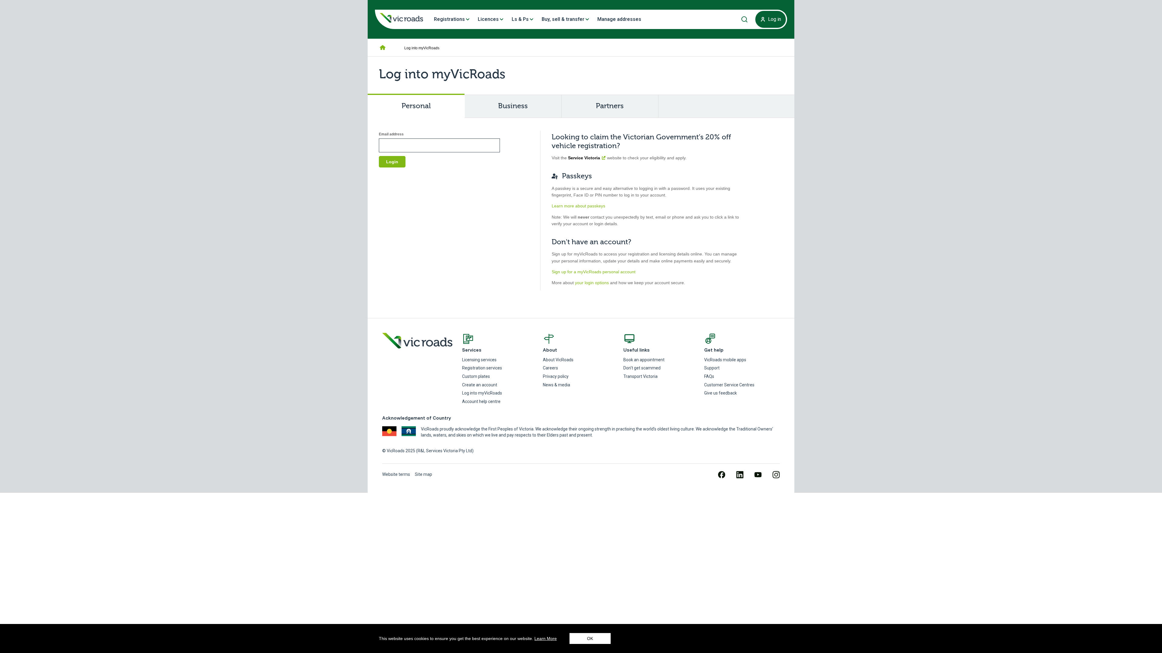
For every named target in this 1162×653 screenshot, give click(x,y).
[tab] (416, 106)
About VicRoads (558, 359)
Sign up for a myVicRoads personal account (593, 271)
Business (513, 106)
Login (392, 161)
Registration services (482, 367)
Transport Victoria (640, 376)
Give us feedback (720, 393)
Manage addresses (619, 19)
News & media (556, 384)
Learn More (545, 638)
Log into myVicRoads (482, 393)
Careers (550, 367)
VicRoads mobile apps (725, 359)
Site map (423, 474)
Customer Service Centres (729, 384)
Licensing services (479, 359)
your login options (592, 282)
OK (590, 638)
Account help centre (481, 401)
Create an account (479, 384)
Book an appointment (644, 359)
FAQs (709, 376)
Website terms (396, 474)
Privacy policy (556, 376)
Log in (774, 19)
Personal (426, 109)
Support (712, 367)
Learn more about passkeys (578, 205)
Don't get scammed (642, 367)
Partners (610, 106)
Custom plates (476, 376)
